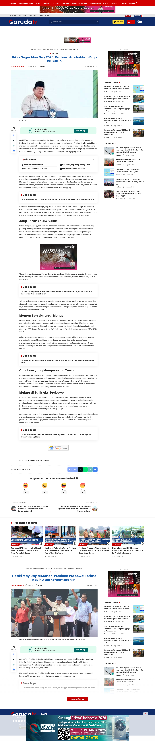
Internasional (108, 101)
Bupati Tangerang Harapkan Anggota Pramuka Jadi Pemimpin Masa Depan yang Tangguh (128, 194)
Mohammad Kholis (17, 585)
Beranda (33, 49)
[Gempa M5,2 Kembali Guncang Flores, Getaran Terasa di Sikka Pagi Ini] (109, 172)
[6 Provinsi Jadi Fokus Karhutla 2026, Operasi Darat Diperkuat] (109, 162)
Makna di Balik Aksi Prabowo (73, 168)
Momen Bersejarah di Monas (35, 168)
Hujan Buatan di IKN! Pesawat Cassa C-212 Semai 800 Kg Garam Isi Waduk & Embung (127, 550)
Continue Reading (77, 699)
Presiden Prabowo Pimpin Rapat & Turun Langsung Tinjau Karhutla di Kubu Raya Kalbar (94, 550)
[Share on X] (13, 140)
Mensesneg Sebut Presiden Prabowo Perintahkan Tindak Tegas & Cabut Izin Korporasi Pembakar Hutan (56, 292)
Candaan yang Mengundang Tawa (76, 165)
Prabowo (45, 460)
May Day (39, 460)
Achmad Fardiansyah (18, 66)
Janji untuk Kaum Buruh (33, 165)
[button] (118, 22)
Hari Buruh (31, 460)
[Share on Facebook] (13, 135)
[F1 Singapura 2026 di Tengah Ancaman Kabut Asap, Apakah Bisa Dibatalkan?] (138, 99)
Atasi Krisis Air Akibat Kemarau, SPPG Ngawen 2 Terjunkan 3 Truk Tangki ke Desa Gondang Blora (56, 435)
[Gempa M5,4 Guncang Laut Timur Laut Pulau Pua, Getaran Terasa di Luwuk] (138, 89)
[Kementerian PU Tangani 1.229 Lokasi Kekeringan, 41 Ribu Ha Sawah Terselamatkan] (138, 133)
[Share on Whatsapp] (85, 469)
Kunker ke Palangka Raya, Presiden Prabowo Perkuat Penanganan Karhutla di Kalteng (60, 550)
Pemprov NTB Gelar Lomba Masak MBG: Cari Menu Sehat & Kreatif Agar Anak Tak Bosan (26, 550)
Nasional (39, 49)
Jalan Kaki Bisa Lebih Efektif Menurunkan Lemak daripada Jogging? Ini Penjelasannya (117, 109)
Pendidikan (119, 199)
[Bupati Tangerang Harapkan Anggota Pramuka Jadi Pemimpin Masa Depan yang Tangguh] (109, 194)
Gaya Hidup (107, 114)
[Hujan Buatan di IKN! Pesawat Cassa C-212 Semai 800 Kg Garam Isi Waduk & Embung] (128, 535)
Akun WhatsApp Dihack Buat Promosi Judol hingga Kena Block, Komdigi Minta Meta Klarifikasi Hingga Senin (129, 150)
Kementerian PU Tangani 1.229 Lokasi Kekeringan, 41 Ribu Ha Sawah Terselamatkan (117, 132)
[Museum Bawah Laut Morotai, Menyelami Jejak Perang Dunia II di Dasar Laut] (138, 121)
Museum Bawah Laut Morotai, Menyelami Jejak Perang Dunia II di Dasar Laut (118, 120)
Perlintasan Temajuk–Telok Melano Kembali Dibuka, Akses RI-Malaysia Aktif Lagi (130, 182)
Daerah (106, 91)
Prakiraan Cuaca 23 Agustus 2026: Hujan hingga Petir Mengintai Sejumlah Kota (59, 199)
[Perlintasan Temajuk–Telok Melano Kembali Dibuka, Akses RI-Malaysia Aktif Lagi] (109, 182)
